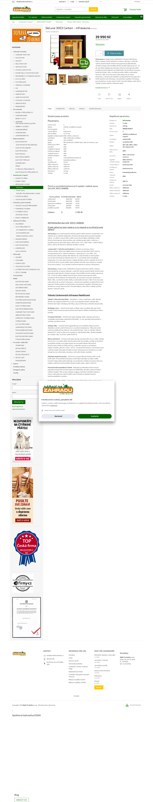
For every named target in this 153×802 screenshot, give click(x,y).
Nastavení (58, 416)
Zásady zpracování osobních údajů (54, 410)
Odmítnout (53, 405)
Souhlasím (95, 416)
